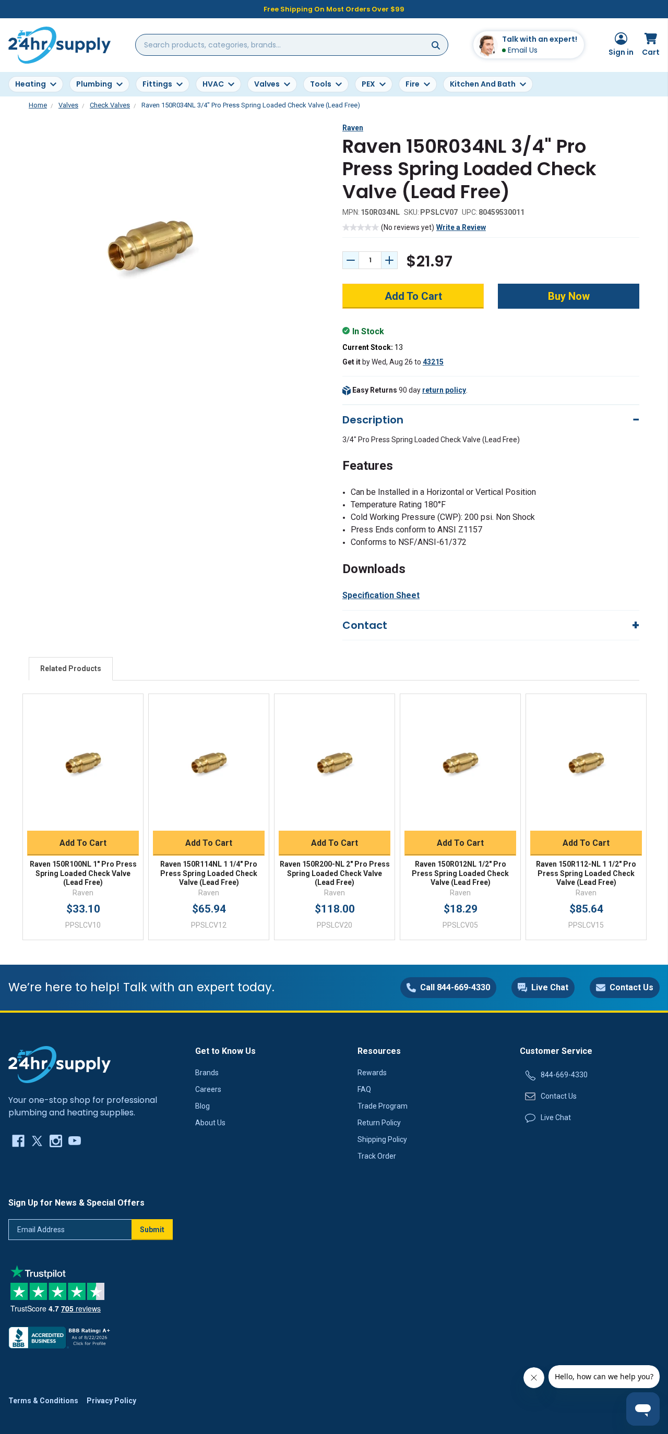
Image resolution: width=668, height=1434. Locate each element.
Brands (207, 1072)
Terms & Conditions (43, 1400)
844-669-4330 (564, 1075)
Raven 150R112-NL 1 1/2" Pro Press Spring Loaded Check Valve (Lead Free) (586, 873)
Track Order (376, 1156)
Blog (202, 1106)
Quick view (83, 751)
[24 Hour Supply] (59, 1064)
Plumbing (94, 84)
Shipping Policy (382, 1139)
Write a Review (461, 227)
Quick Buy (83, 818)
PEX (368, 84)
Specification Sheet (381, 595)
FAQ (364, 1089)
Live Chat (556, 1117)
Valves (267, 84)
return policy (444, 390)
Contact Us (559, 1096)
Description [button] (372, 419)
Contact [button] (364, 625)
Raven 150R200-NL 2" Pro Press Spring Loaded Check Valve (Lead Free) (335, 873)
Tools (320, 84)
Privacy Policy (111, 1400)
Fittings (157, 84)
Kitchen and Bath (483, 84)
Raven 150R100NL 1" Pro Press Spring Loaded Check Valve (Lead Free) (83, 873)
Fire (412, 84)
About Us (210, 1123)
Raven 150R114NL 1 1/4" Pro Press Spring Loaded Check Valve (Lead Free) (208, 873)
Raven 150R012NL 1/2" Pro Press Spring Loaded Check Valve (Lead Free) (460, 873)
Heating (30, 84)
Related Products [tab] (70, 668)
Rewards (372, 1072)
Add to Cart (82, 843)
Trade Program (382, 1106)
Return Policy (379, 1123)
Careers (208, 1089)
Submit (152, 1229)
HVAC (213, 84)
